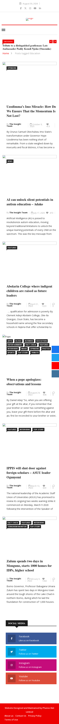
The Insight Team (14, 125)
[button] (51, 41)
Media (24, 349)
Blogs (18, 341)
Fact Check (31, 345)
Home (5, 53)
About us (8, 715)
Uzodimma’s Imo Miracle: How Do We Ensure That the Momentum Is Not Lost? (31, 111)
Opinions (12, 68)
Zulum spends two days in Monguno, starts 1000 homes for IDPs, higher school (29, 566)
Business (29, 341)
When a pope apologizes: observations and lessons (24, 381)
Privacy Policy (34, 715)
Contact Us (20, 715)
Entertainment (15, 345)
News (10, 161)
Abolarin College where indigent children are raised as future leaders (29, 291)
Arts (10, 341)
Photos (46, 349)
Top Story (23, 352)
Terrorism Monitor (17, 526)
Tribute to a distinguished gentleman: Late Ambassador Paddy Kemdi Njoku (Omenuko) (26, 47)
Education (41, 341)
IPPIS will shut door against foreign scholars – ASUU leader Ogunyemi (29, 473)
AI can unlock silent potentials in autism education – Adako (30, 201)
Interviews (13, 349)
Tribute (35, 352)
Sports (11, 352)
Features (12, 248)
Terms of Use (11, 719)
